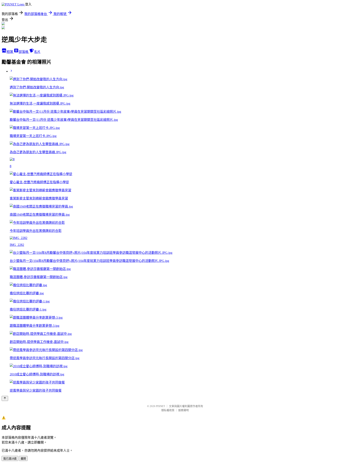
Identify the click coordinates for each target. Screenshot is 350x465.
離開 (23, 458)
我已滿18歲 (10, 458)
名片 (37, 52)
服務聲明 (183, 410)
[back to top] (5, 398)
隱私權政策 (167, 410)
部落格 (24, 52)
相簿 (10, 52)
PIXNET (160, 406)
